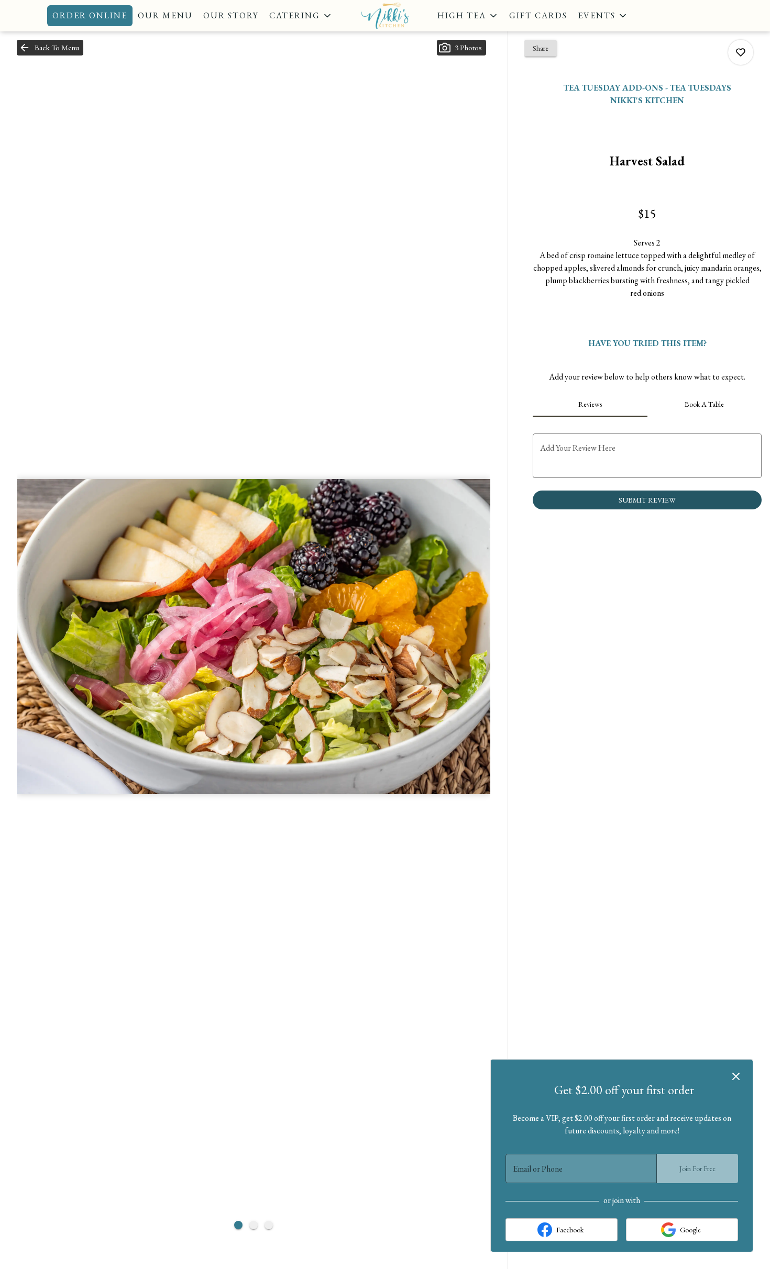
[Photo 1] (238, 1225)
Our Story (231, 15)
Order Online (89, 15)
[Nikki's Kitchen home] (385, 16)
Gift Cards (538, 15)
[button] (301, 15)
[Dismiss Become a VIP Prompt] (736, 1076)
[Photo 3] (269, 1225)
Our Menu (165, 15)
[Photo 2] (253, 1225)
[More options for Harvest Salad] (740, 52)
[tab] (590, 404)
